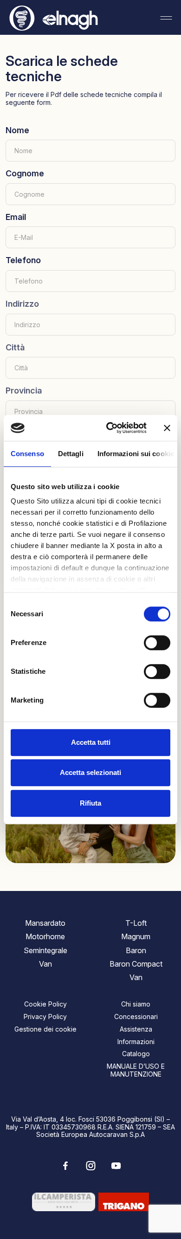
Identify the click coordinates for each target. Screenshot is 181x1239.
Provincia (24, 390)
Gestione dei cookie (45, 1029)
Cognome (25, 173)
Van (45, 963)
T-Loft (136, 923)
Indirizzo (22, 304)
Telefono (23, 260)
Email (16, 217)
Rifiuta (90, 803)
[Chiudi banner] (167, 428)
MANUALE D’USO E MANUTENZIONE (136, 1070)
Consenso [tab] (27, 454)
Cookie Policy (45, 1004)
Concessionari (136, 1016)
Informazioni (136, 1041)
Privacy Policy (45, 1016)
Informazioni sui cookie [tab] (135, 454)
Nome (17, 130)
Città (15, 347)
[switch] (157, 642)
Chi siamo (135, 1004)
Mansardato (45, 923)
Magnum (135, 936)
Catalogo (136, 1054)
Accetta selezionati (90, 772)
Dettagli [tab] (71, 454)
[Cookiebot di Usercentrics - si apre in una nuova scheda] (110, 428)
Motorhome (45, 936)
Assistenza (136, 1029)
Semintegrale (45, 950)
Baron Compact (136, 963)
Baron (136, 950)
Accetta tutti (90, 742)
